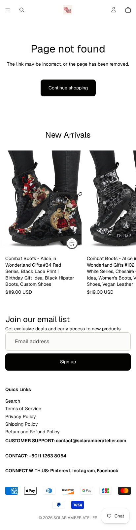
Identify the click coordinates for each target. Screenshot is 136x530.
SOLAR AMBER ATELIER (75, 517)
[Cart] (128, 10)
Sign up (68, 362)
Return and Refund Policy (32, 432)
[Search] (22, 10)
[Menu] (7, 9)
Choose (77, 243)
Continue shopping (68, 88)
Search (12, 401)
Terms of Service (23, 409)
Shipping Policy (21, 424)
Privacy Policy (20, 416)
